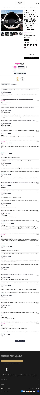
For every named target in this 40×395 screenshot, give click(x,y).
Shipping (25, 35)
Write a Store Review (20, 73)
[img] (20, 63)
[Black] (28, 45)
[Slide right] (20, 20)
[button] (15, 66)
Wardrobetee (6, 391)
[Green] (33, 45)
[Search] (35, 3)
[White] (25, 45)
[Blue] (31, 45)
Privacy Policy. (18, 363)
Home (2, 7)
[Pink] (36, 45)
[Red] (25, 48)
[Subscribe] (22, 361)
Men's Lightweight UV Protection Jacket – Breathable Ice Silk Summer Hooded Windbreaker (18, 107)
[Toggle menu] (1, 3)
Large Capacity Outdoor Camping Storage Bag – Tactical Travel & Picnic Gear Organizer (18, 99)
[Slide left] (3, 20)
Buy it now (31, 57)
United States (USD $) (6, 388)
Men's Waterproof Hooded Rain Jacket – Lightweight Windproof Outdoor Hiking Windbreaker (19, 120)
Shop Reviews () (14, 84)
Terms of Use (13, 363)
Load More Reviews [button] (20, 340)
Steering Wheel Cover (7, 7)
